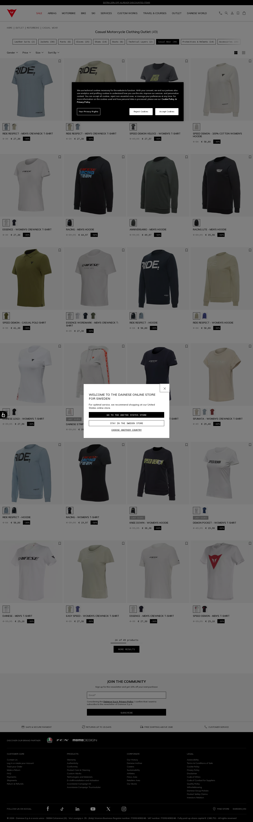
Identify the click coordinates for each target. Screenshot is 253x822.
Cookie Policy (168, 99)
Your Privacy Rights (88, 111)
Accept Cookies (167, 111)
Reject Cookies (141, 111)
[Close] (164, 388)
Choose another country (126, 429)
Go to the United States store (126, 415)
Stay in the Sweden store (126, 423)
